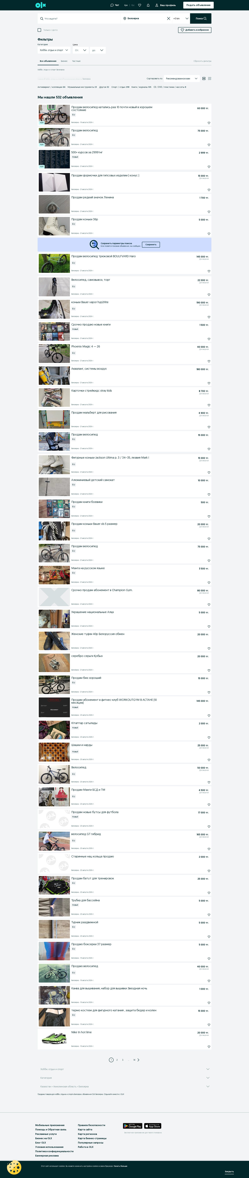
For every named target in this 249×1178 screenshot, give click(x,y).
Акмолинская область (72, 79)
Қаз (126, 5)
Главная (41, 79)
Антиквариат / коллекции (51, 87)
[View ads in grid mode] (209, 78)
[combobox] (81, 18)
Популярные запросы (90, 1142)
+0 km (176, 18)
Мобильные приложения (49, 1125)
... (128, 1060)
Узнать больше (120, 1166)
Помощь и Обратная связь (50, 1129)
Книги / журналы (141, 87)
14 (134, 1060)
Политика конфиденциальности (54, 1151)
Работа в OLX (85, 1147)
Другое (104, 87)
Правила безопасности (91, 1125)
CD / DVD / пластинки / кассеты (170, 87)
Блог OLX (40, 1142)
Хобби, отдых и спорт (53, 79)
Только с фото (50, 30)
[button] (148, 4)
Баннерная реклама (47, 1155)
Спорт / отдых (120, 87)
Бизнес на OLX (43, 1138)
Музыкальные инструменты (82, 87)
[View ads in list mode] (204, 78)
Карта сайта (85, 1129)
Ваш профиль (168, 5)
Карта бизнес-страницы (92, 1138)
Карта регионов (87, 1134)
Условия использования (49, 1147)
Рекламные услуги (46, 1134)
